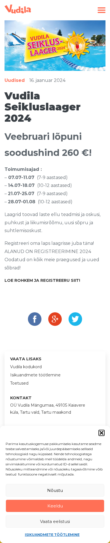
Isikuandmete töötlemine (52, 535)
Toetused (19, 383)
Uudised (15, 80)
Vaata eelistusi (55, 521)
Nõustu (55, 490)
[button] (101, 433)
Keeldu (55, 506)
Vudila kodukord (26, 366)
